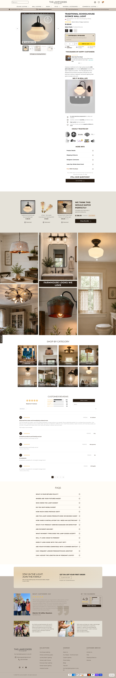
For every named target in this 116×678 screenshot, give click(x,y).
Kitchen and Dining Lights (46, 654)
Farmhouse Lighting (45, 652)
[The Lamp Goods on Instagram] (19, 667)
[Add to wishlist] (76, 43)
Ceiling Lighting (22, 6)
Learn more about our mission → (83, 631)
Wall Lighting (37, 6)
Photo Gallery (66, 660)
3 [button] (57, 477)
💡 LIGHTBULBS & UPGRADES (76, 37)
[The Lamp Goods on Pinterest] (26, 667)
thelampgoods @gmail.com (24, 657)
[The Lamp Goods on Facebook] (23, 667)
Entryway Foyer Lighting (46, 663)
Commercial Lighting (89, 6)
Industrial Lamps (44, 668)
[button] (68, 22)
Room (48, 6)
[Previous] (17, 28)
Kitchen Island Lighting (45, 665)
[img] (27, 417)
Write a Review (91, 605)
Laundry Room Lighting (46, 657)
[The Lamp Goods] (58, 2)
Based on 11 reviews (31, 403)
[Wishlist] (99, 2)
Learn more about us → (37, 631)
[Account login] (95, 2)
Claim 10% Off (65, 577)
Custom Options (67, 657)
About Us (65, 652)
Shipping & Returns (91, 657)
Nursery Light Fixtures (45, 660)
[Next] (58, 28)
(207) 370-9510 (24, 659)
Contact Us (89, 652)
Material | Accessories (70, 6)
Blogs (64, 663)
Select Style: (74, 27)
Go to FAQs (79, 180)
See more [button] (91, 60)
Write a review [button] (83, 400)
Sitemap (89, 660)
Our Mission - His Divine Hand (70, 654)
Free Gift (65, 665)
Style (56, 6)
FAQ (88, 654)
